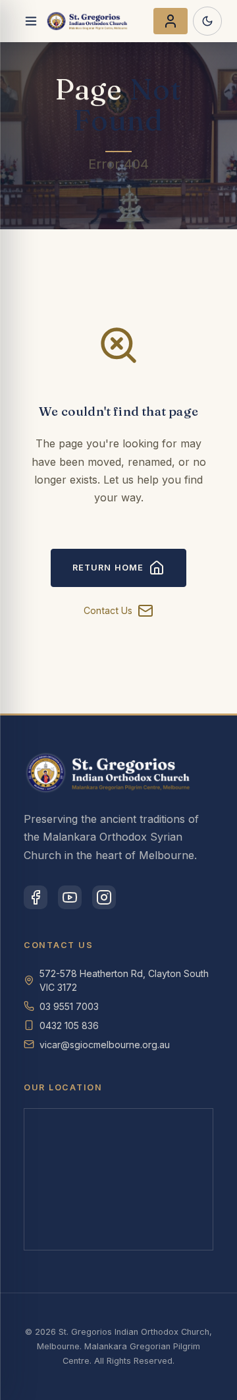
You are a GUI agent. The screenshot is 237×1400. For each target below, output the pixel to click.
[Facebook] (35, 897)
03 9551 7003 (69, 1006)
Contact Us (108, 610)
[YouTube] (70, 897)
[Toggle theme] (207, 21)
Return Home (107, 568)
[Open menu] (30, 21)
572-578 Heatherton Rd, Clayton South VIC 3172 (124, 980)
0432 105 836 (69, 1025)
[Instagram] (104, 897)
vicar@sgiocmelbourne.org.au (105, 1044)
